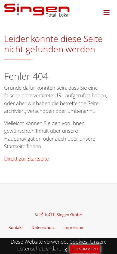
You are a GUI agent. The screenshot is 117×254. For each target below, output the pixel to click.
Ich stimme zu (85, 248)
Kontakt (15, 227)
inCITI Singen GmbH (63, 214)
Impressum (74, 227)
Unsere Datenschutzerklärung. (62, 245)
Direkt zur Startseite (26, 158)
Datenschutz (43, 227)
